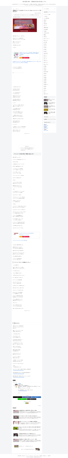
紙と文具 (14, 380)
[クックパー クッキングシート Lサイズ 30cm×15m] (16, 233)
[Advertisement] (27, 139)
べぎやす (19, 383)
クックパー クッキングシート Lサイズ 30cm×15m (26, 233)
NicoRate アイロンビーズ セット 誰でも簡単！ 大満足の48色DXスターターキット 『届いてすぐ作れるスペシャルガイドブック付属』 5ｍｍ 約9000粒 (29, 53)
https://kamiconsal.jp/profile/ (23, 390)
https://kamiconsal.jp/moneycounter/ (18, 370)
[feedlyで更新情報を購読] (18, 392)
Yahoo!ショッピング (27, 57)
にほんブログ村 (46, 125)
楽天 (23, 57)
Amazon (21, 57)
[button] (31, 399)
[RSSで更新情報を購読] (19, 392)
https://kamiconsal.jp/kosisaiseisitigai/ (18, 373)
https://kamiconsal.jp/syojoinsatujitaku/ (18, 377)
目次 (26, 146)
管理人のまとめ (23, 150)
